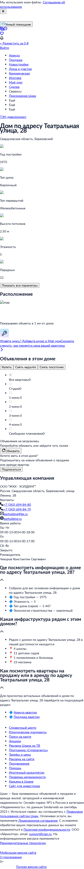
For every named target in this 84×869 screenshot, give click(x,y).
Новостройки (18, 64)
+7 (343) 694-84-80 (17, 504)
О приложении (11, 857)
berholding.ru (13, 519)
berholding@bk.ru (16, 514)
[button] (46, 379)
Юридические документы (28, 732)
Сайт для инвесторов (24, 786)
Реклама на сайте (21, 759)
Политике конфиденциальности (47, 829)
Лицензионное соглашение (38, 820)
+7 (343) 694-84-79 (17, 509)
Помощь (15, 768)
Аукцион (15, 741)
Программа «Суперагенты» (28, 750)
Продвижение (19, 763)
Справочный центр (22, 727)
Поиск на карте (20, 736)
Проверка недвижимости (27, 777)
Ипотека (15, 78)
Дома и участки (20, 69)
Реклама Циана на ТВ (24, 745)
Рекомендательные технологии (23, 843)
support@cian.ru (40, 834)
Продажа (15, 60)
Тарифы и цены (20, 754)
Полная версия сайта (31, 867)
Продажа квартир (27, 717)
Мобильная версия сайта (18, 852)
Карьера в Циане (21, 781)
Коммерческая (19, 73)
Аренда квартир (25, 712)
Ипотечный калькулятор (26, 772)
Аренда (14, 55)
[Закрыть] (3, 11)
